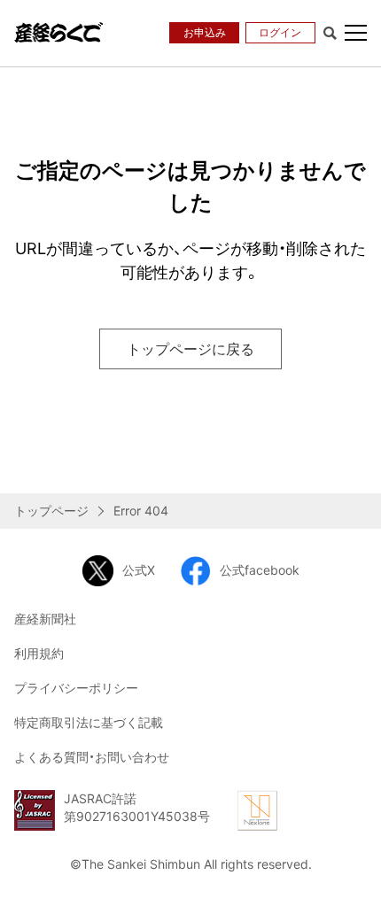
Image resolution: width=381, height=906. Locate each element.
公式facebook (259, 569)
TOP (354, 876)
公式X (138, 569)
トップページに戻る (190, 349)
